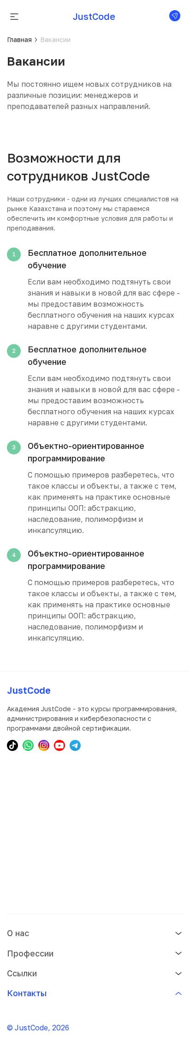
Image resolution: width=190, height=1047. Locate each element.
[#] (174, 16)
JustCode (94, 16)
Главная (19, 39)
